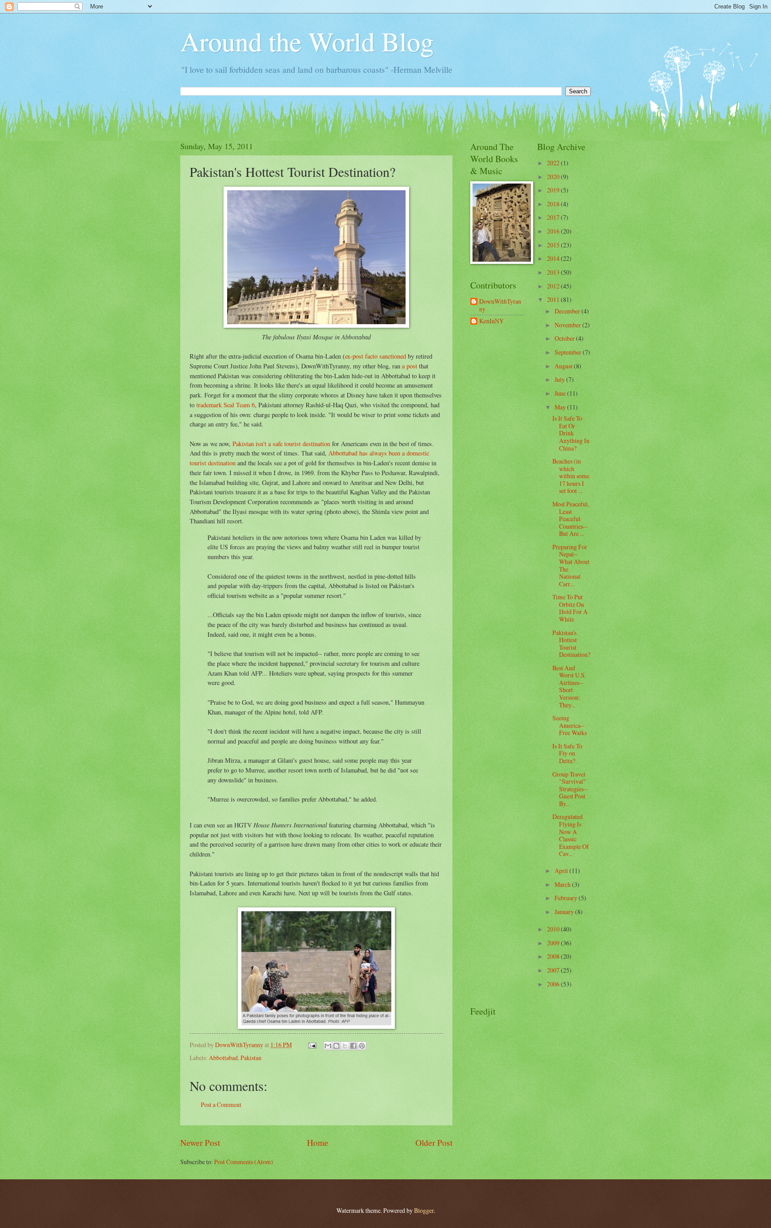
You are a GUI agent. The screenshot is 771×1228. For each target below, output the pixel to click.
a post (409, 366)
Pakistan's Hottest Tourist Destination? (571, 643)
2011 (554, 299)
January (565, 911)
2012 (554, 286)
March (563, 884)
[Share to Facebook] (353, 1045)
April (562, 870)
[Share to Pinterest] (361, 1045)
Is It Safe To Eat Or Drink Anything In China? (570, 433)
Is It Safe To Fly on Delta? (567, 753)
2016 (554, 231)
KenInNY (491, 321)
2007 (554, 970)
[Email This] (327, 1045)
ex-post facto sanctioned (375, 356)
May (561, 407)
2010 (554, 929)
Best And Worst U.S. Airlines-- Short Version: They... (569, 686)
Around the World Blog (307, 41)
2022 (554, 163)
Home (317, 1142)
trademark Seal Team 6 (225, 405)
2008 (554, 956)
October (565, 338)
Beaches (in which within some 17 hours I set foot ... (570, 476)
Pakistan (250, 1057)
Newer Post (200, 1142)
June (561, 393)
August (564, 366)
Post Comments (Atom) (243, 1161)
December (568, 311)
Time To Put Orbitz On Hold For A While (570, 608)
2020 (554, 176)
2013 (554, 272)
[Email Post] (312, 1044)
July (560, 379)
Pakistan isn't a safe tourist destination (281, 443)
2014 (554, 258)
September (569, 352)
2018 (554, 204)
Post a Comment (221, 1104)
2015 (554, 245)
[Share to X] (344, 1045)
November (568, 325)
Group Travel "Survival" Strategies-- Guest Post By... (570, 789)
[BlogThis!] (336, 1045)
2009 (554, 943)
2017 (554, 217)
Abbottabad (223, 1057)
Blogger (424, 1210)
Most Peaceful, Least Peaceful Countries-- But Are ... (570, 519)
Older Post (433, 1142)
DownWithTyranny (500, 305)
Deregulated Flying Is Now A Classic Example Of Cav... (570, 835)
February (567, 898)
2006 (554, 984)
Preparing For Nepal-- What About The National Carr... (570, 565)
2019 (554, 190)
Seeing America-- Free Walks (569, 725)
